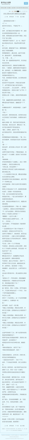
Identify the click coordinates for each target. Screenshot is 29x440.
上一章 (6, 16)
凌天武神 (13, 7)
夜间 (18, 11)
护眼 (15, 11)
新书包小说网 (3, 7)
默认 (12, 11)
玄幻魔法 (9, 7)
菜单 (26, 3)
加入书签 (22, 16)
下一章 (17, 16)
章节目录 (11, 16)
